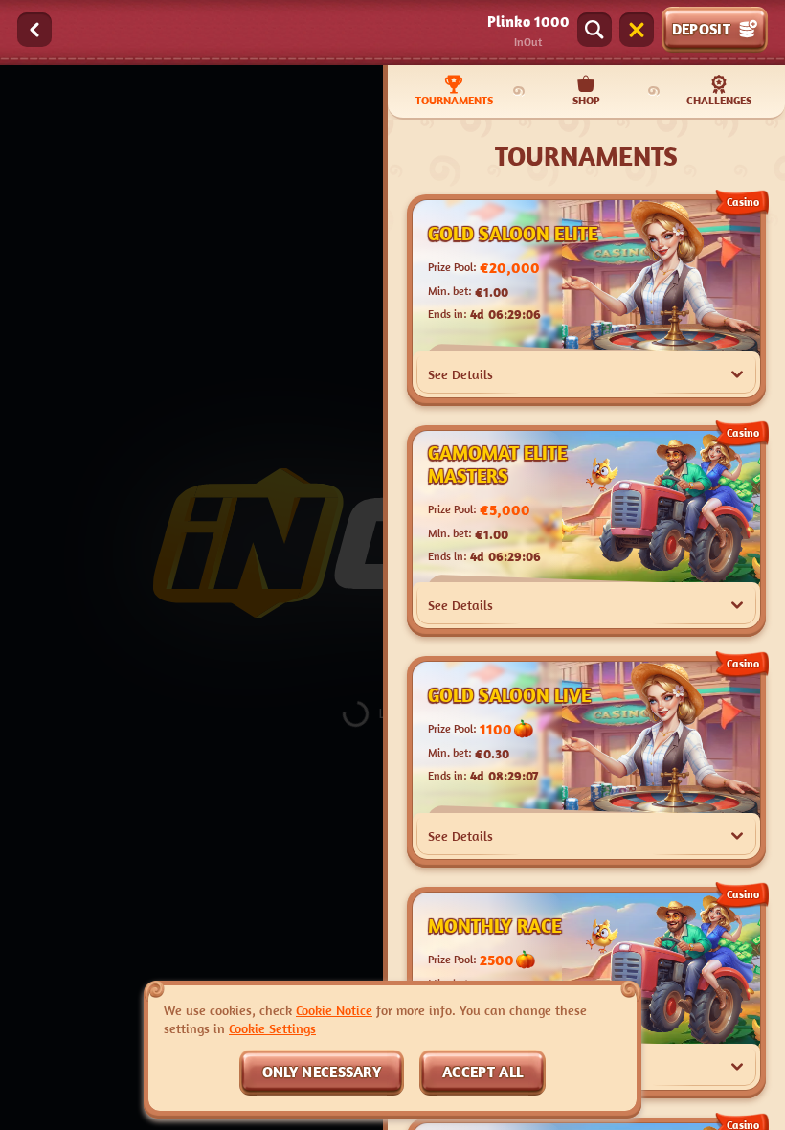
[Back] (34, 29)
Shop (586, 100)
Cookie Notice (334, 1010)
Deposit (701, 28)
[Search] (594, 29)
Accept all (482, 1071)
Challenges (718, 100)
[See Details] (737, 374)
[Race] (636, 29)
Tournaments (454, 100)
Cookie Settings (272, 1028)
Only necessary (321, 1071)
